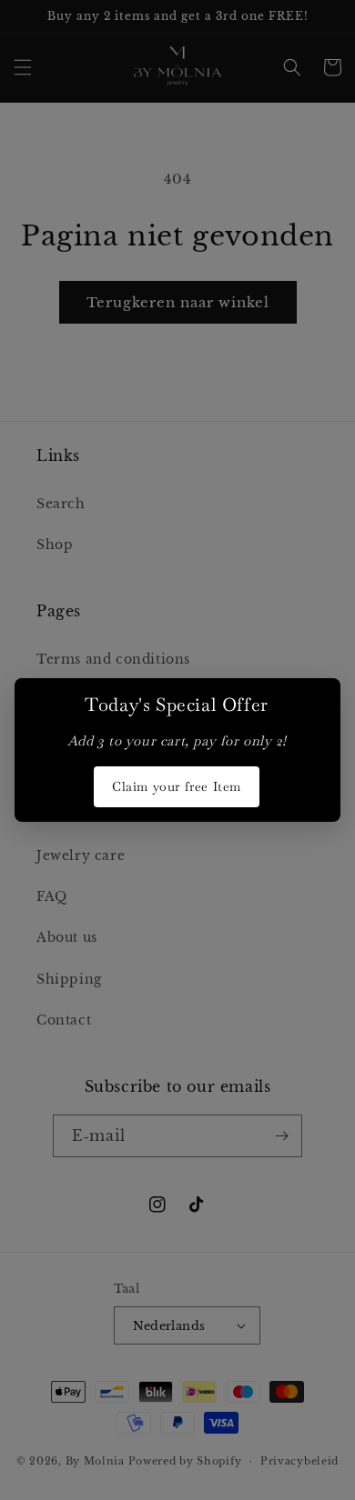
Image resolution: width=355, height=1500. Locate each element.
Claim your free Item (176, 786)
